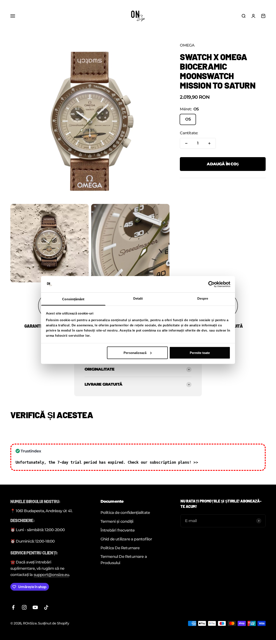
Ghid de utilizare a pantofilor (126, 539)
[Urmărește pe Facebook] (13, 607)
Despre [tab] (202, 298)
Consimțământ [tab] (73, 299)
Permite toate (200, 352)
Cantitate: (189, 133)
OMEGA (187, 45)
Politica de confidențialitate (125, 512)
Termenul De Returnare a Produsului (123, 559)
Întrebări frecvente (117, 530)
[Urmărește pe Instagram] (24, 607)
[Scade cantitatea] (186, 143)
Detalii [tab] (138, 298)
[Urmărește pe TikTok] (46, 607)
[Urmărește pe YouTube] (35, 607)
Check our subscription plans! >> (163, 462)
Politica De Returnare (120, 548)
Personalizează (135, 352)
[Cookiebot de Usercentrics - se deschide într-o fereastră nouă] (211, 284)
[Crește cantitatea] (209, 143)
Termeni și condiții (116, 521)
